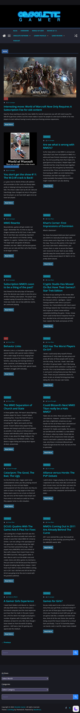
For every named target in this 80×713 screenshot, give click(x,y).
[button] (29, 35)
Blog (15, 31)
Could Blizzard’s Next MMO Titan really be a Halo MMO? (59, 408)
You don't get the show (11, 166)
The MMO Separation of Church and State (18, 406)
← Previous (6, 642)
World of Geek (38, 31)
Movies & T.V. (52, 31)
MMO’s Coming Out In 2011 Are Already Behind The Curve (59, 529)
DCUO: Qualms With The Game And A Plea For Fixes (20, 528)
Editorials (47, 136)
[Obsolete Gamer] (4, 35)
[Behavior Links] (20, 335)
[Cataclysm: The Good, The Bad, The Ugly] (20, 462)
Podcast (16, 41)
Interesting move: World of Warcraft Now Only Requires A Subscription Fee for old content (38, 108)
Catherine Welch (13, 597)
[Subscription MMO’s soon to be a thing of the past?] (20, 273)
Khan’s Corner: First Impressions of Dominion (58, 224)
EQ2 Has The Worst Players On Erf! (59, 347)
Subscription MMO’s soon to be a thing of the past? (19, 285)
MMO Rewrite (12, 223)
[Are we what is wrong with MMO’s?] (59, 133)
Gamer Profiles (40, 36)
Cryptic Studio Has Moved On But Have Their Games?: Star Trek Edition (59, 287)
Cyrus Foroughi (51, 401)
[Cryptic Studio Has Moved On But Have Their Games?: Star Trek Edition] (59, 273)
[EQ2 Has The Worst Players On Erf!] (59, 335)
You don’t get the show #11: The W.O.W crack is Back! (20, 176)
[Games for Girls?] (59, 590)
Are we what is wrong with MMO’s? (58, 146)
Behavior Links (12, 346)
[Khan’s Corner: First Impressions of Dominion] (59, 212)
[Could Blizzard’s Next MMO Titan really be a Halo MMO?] (59, 394)
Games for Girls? (53, 601)
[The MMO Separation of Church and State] (20, 394)
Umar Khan (50, 219)
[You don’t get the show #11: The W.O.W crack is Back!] (20, 148)
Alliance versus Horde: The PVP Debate (59, 474)
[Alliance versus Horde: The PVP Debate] (59, 462)
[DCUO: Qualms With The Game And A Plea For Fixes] (20, 515)
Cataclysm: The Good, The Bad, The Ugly (19, 474)
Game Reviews (57, 36)
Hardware (25, 31)
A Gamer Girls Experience (19, 601)
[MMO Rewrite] (20, 212)
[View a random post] (75, 35)
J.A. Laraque (11, 102)
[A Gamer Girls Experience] (20, 590)
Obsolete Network (20, 36)
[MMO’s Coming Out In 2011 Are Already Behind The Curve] (59, 515)
